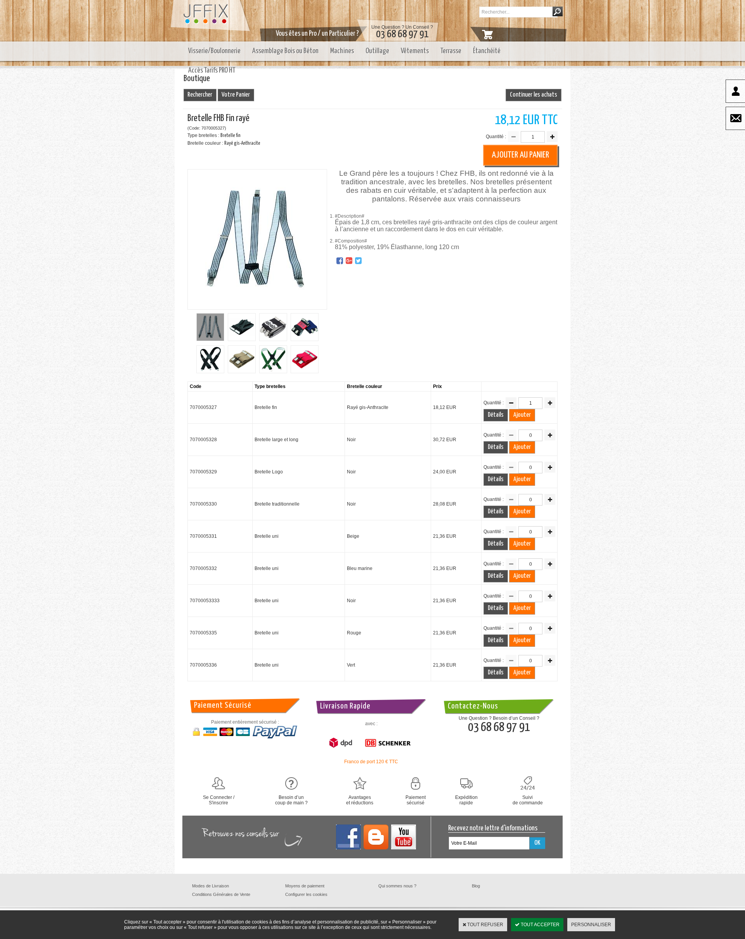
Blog (476, 886)
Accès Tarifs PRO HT (212, 70)
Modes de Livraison (210, 886)
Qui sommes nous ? (397, 886)
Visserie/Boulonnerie (214, 51)
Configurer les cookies (306, 894)
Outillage (377, 51)
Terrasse (450, 51)
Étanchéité (487, 51)
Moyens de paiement (304, 886)
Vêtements (415, 51)
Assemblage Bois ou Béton (285, 51)
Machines (342, 51)
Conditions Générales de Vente (221, 894)
